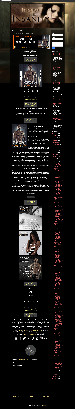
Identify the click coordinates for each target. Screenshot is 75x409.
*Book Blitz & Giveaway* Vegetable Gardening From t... (57, 255)
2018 (55, 378)
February (56, 161)
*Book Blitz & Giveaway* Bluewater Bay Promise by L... (58, 362)
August (56, 150)
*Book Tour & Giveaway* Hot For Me (57, 189)
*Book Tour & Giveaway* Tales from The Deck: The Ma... (58, 171)
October (56, 146)
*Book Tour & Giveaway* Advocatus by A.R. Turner (58, 352)
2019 (55, 376)
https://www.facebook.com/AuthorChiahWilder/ (31, 330)
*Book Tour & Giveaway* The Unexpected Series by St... (58, 330)
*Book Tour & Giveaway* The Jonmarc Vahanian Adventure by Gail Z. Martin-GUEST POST (58, 101)
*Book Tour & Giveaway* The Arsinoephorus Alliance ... (58, 267)
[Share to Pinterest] (36, 359)
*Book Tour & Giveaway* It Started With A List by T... (58, 335)
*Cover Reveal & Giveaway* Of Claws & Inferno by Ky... (58, 340)
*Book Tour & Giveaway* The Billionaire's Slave (58, 209)
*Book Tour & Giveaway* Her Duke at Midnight (57, 54)
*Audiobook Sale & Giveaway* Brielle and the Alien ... (58, 304)
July (55, 152)
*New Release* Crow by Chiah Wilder (58, 320)
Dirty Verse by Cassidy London (58, 367)
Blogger (44, 405)
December (57, 142)
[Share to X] (34, 359)
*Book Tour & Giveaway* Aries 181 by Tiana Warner (57, 69)
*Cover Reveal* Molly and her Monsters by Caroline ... (58, 325)
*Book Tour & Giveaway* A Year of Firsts (58, 185)
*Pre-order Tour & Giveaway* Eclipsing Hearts (58, 199)
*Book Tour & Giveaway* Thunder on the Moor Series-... (57, 226)
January (56, 370)
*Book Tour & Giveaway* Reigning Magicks (57, 118)
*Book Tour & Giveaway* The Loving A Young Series (58, 204)
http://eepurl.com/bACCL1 (29, 334)
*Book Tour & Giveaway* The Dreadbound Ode (58, 220)
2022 (55, 140)
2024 (55, 137)
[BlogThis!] (33, 359)
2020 (55, 374)
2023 (55, 139)
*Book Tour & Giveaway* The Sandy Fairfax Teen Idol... (58, 357)
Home (31, 396)
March (56, 160)
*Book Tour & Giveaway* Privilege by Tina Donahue (58, 279)
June (55, 154)
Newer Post (16, 396)
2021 (55, 373)
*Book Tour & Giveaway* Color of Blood (57, 194)
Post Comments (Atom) (25, 398)
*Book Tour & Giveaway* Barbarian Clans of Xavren (57, 232)
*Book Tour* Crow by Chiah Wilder (58, 243)
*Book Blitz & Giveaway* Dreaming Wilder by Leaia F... (57, 297)
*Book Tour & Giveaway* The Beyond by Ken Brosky (58, 316)
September (57, 147)
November (57, 144)
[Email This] (32, 359)
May (55, 156)
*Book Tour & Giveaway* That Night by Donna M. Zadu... (58, 285)
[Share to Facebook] (35, 359)
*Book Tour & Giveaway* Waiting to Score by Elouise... (57, 249)
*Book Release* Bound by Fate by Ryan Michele (58, 180)
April (55, 158)
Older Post (45, 396)
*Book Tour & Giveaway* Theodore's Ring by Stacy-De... (57, 238)
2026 (55, 133)
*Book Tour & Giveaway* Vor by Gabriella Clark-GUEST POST (57, 84)
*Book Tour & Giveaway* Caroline (57, 176)
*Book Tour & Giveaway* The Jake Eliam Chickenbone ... (58, 261)
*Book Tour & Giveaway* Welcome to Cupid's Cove (58, 165)
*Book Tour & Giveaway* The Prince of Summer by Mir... (58, 346)
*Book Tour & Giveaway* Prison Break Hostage (58, 215)
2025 (55, 135)
